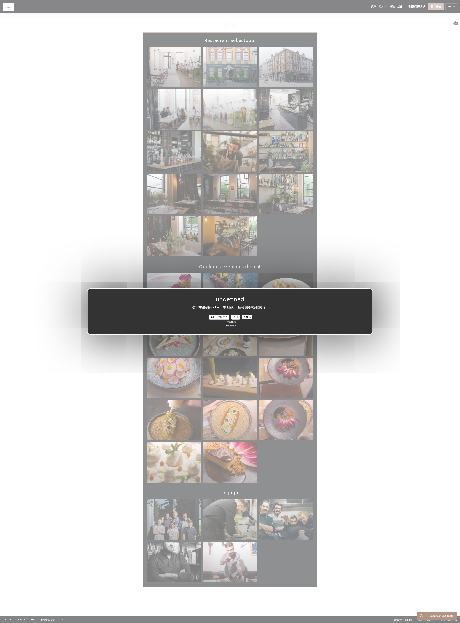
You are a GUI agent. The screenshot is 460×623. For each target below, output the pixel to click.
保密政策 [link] (231, 321)
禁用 (235, 317)
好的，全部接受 (219, 317)
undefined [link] (231, 325)
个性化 (247, 317)
